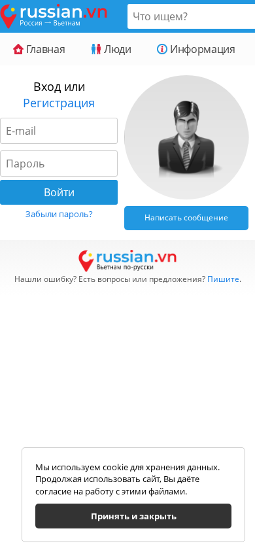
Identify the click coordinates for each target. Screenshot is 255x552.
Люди (116, 49)
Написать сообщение (186, 217)
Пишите (223, 279)
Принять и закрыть (134, 516)
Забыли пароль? (59, 214)
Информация (201, 49)
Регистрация (59, 103)
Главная (44, 49)
